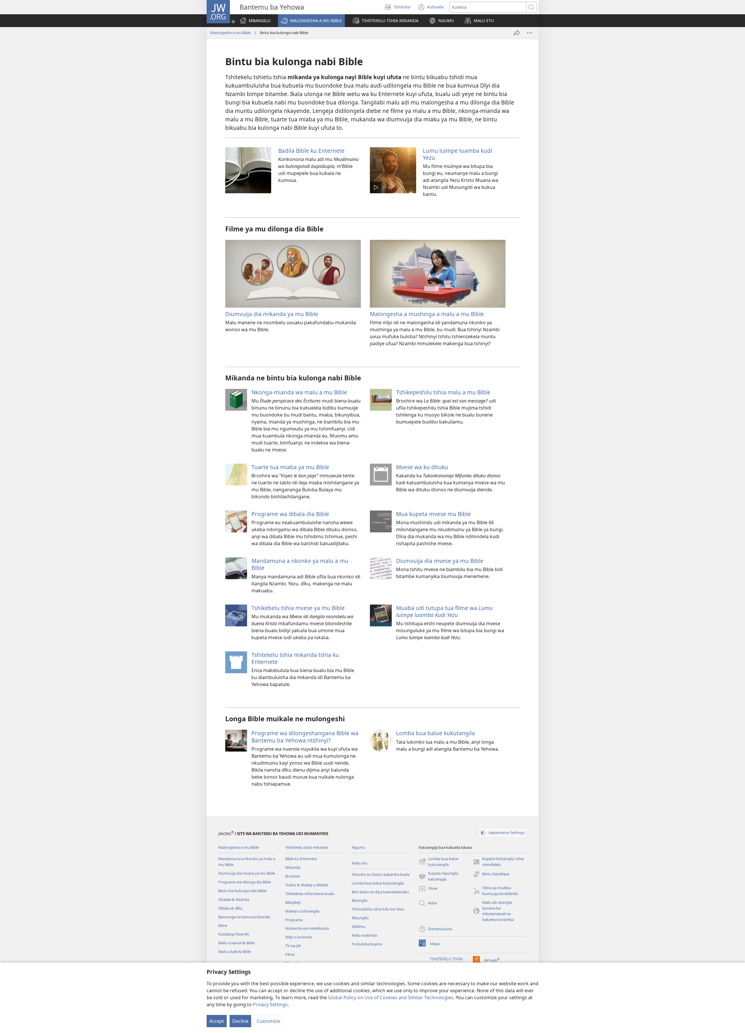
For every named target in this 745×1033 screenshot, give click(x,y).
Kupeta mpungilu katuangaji (438, 876)
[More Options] (529, 33)
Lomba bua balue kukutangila (435, 733)
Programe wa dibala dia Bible (290, 514)
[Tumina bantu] (517, 33)
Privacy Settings (270, 1004)
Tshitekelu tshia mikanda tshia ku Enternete (295, 658)
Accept (216, 1021)
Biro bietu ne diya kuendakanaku (380, 891)
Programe (294, 919)
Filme (290, 954)
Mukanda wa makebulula (307, 928)
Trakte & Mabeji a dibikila (306, 884)
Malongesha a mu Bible (230, 32)
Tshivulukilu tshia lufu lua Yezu (378, 909)
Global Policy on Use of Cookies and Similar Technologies (390, 997)
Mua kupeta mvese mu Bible (433, 514)
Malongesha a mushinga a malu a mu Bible (427, 314)
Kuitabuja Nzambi (233, 934)
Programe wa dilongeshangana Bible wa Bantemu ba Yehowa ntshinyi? (305, 736)
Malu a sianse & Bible (236, 942)
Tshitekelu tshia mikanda (306, 847)
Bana (222, 925)
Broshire (292, 876)
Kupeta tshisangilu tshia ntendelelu (498, 862)
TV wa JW (293, 945)
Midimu (358, 926)
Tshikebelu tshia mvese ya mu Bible (298, 608)
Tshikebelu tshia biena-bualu (309, 893)
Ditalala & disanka (233, 899)
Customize (268, 1021)
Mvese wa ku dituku (422, 467)
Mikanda (292, 867)
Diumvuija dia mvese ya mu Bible (439, 561)
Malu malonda (364, 935)
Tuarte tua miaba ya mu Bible (290, 467)
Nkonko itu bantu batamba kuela (380, 874)
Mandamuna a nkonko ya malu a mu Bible (299, 564)
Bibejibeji (293, 902)
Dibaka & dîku (230, 908)
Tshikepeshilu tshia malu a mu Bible (443, 392)
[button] (311, 20)
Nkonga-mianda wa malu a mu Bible (299, 392)
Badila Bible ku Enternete (311, 151)
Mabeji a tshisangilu (302, 911)
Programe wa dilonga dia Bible (244, 882)
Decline (240, 1021)
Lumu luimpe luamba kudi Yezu (457, 154)
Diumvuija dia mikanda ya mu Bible (271, 314)
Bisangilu (360, 900)
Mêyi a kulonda (298, 937)
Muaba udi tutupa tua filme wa (444, 611)
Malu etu (359, 863)
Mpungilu (360, 917)
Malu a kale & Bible (234, 951)
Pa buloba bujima (367, 944)
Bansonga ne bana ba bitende (244, 916)
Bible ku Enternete (301, 858)
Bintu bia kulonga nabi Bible (242, 890)
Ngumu (358, 847)
